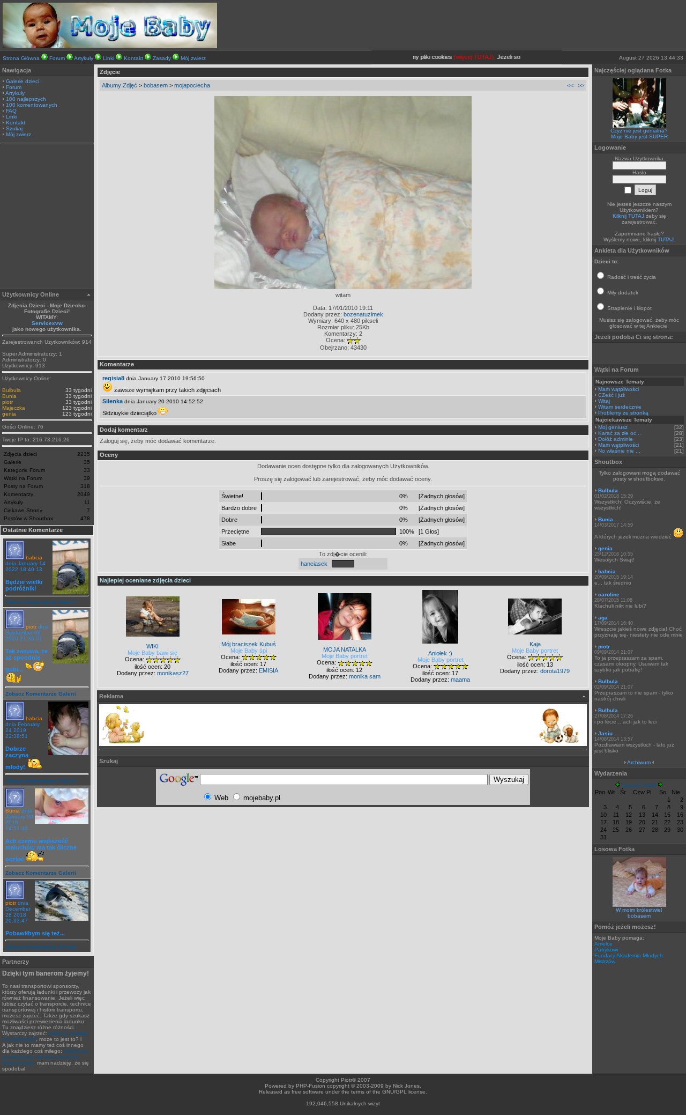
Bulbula (11, 390)
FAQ (11, 111)
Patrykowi (606, 949)
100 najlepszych (26, 99)
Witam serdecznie (620, 407)
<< (570, 85)
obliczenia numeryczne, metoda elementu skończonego (45, 1057)
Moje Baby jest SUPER (639, 136)
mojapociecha (192, 85)
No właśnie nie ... (619, 451)
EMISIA (268, 670)
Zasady (162, 58)
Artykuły (83, 58)
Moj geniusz (613, 427)
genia (9, 414)
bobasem (156, 85)
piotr (7, 402)
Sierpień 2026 (639, 785)
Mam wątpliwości (618, 389)
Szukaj (14, 128)
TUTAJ (666, 239)
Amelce (603, 944)
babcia (34, 557)
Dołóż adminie (615, 439)
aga (603, 618)
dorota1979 (555, 671)
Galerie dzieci (22, 81)
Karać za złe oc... (619, 433)
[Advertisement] (47, 217)
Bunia (9, 396)
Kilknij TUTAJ (628, 216)
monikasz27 (173, 673)
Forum (57, 58)
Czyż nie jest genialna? (639, 131)
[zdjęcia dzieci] (110, 45)
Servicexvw (47, 323)
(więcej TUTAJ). (466, 57)
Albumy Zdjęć (119, 85)
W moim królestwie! (639, 910)
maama (460, 679)
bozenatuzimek (363, 314)
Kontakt (133, 58)
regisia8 (113, 378)
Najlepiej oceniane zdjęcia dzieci (145, 580)
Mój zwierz (193, 58)
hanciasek (314, 563)
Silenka (112, 401)
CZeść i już (611, 395)
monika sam (365, 676)
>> (581, 85)
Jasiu (605, 733)
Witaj (604, 401)
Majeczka (13, 408)
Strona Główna (21, 58)
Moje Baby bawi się (152, 652)
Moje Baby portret (345, 656)
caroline (609, 594)
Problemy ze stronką (623, 413)
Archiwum (639, 762)
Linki (108, 58)
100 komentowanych (31, 105)
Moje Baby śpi (248, 650)
